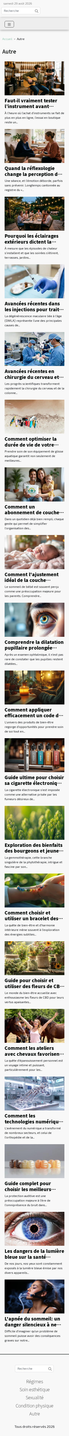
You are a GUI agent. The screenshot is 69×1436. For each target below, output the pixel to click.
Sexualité (35, 1397)
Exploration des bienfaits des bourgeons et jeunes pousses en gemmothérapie (33, 854)
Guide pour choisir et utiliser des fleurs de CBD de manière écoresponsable (34, 989)
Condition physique (34, 1405)
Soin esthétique (35, 1389)
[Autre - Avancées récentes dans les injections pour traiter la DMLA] (34, 281)
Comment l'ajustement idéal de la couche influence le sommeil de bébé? (32, 583)
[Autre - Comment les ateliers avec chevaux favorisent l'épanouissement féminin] (34, 1025)
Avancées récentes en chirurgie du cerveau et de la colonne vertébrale (33, 377)
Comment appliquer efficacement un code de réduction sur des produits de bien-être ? (33, 718)
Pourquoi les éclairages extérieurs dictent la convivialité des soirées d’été (31, 244)
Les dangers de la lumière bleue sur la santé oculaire (34, 1256)
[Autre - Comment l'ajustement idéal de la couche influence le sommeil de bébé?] (34, 551)
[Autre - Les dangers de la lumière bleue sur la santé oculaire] (34, 1228)
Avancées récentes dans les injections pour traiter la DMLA (34, 309)
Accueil (7, 39)
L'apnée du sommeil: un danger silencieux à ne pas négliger (32, 1324)
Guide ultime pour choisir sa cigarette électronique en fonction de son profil (34, 783)
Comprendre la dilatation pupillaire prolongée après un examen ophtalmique (34, 651)
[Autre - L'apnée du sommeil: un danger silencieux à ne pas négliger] (34, 1296)
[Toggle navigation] (9, 24)
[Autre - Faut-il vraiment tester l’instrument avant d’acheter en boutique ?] (34, 78)
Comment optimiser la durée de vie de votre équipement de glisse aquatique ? (31, 447)
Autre (34, 1413)
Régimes (34, 1381)
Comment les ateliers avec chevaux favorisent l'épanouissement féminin (33, 1057)
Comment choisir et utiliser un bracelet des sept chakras (31, 918)
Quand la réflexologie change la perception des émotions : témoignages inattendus (34, 177)
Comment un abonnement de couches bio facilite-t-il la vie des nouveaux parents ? (33, 515)
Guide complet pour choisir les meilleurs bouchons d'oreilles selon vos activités (34, 1192)
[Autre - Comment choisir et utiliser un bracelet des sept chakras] (34, 890)
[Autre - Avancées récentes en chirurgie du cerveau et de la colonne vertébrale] (34, 348)
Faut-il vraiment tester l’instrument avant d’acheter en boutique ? (32, 106)
